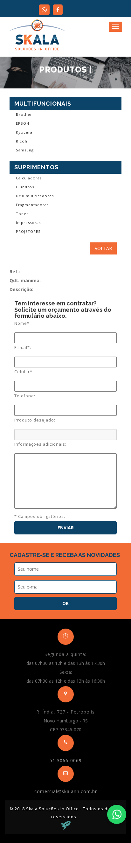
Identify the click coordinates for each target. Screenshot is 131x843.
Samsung (25, 150)
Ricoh (21, 141)
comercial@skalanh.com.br (65, 791)
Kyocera (24, 132)
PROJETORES (28, 231)
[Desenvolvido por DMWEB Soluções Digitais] (65, 825)
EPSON (22, 123)
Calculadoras (29, 178)
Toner (22, 213)
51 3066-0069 (66, 760)
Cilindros (25, 187)
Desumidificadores (35, 195)
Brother (24, 114)
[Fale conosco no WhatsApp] (116, 814)
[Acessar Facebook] (58, 9)
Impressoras (28, 222)
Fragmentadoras (32, 204)
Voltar (103, 248)
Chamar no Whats (44, 9)
